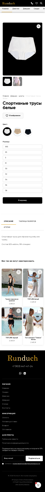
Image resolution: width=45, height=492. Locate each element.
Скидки (36, 9)
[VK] (25, 373)
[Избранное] (36, 3)
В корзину (22, 200)
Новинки (5, 9)
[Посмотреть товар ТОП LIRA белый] (33, 297)
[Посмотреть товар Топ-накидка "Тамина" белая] (33, 335)
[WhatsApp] (20, 373)
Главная (6, 96)
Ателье (7, 227)
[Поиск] (41, 3)
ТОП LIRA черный (12, 338)
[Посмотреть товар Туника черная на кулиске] (12, 297)
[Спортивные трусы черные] (28, 131)
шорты (21, 96)
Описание (8, 221)
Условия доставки (9, 422)
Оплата (5, 418)
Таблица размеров (27, 221)
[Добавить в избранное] (18, 272)
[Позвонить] (32, 3)
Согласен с (22, 464)
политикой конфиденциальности (26, 464)
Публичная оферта (10, 439)
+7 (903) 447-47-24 (22, 366)
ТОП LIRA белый (33, 299)
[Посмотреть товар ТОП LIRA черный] (12, 335)
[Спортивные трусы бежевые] (17, 131)
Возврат (5, 426)
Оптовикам (6, 429)
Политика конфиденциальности (15, 443)
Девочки (15, 9)
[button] (39, 26)
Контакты (6, 408)
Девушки (26, 9)
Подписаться (34, 458)
